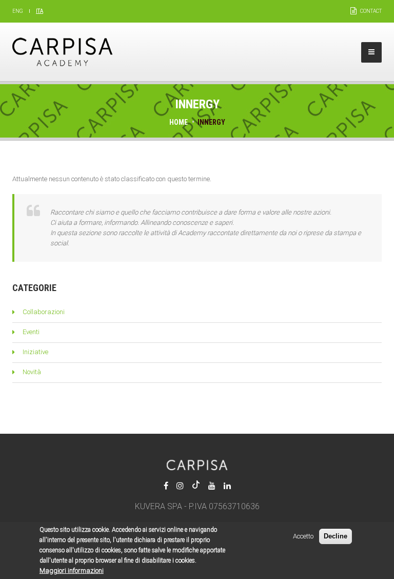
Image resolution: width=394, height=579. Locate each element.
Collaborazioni (44, 312)
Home (178, 122)
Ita (39, 11)
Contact (371, 11)
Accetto (303, 536)
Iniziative (35, 352)
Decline (335, 536)
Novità (32, 372)
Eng (17, 11)
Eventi (31, 332)
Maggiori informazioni (72, 570)
